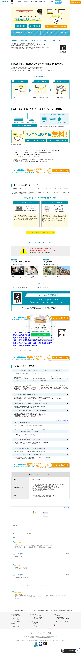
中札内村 (19, 344)
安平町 (24, 342)
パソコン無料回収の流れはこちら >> (63, 499)
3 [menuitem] (37, 602)
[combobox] (18, 533)
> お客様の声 (34, 625)
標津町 (36, 345)
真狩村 (14, 337)
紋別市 (25, 334)
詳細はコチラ (40, 232)
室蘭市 (28, 332)
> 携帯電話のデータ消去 (36, 618)
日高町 (34, 342)
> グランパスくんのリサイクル (62, 621)
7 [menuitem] (43, 602)
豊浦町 (19, 342)
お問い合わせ (58, 2)
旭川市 (24, 332)
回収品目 (26, 1)
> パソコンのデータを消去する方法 (38, 617)
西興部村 (44, 340)
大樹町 (25, 344)
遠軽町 (30, 340)
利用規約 (22, 640)
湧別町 (34, 340)
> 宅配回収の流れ (16, 615)
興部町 (39, 340)
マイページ (58, 1)
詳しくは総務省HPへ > (40, 283)
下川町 (14, 340)
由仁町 (20, 339)
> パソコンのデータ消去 (36, 615)
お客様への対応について (53, 640)
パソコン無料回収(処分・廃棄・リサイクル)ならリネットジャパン (24, 610)
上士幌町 (49, 342)
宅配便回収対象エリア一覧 (43, 610)
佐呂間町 (24, 340)
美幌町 (19, 340)
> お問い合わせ (35, 623)
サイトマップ (62, 640)
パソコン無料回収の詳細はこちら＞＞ (19, 144)
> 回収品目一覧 (16, 626)
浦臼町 (30, 339)
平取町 (39, 342)
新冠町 (44, 342)
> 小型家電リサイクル (17, 618)
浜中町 (49, 344)
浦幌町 (44, 344)
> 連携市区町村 (58, 615)
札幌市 (14, 332)
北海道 (12, 329)
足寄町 (39, 344)
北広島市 (24, 335)
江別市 (20, 334)
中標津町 (30, 345)
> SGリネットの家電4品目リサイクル (63, 618)
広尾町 (30, 344)
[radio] (45, 511)
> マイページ (34, 626)
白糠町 (25, 345)
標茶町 (14, 345)
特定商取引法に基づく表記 (32, 640)
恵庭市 (19, 335)
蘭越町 (51, 335)
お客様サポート (42, 1)
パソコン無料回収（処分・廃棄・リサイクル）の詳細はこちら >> (56, 391)
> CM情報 (57, 620)
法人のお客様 (50, 1)
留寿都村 (19, 337)
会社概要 (17, 640)
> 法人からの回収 (16, 621)
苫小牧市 (15, 334)
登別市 (14, 335)
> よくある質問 (35, 622)
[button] (18, 549)
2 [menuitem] (35, 602)
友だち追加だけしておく (40, 337)
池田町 (34, 344)
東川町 (52, 339)
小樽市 (19, 332)
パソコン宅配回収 (18, 1)
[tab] (13, 522)
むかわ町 (29, 342)
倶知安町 (25, 337)
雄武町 (50, 340)
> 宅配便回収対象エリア (60, 617)
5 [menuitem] (40, 602)
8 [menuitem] (45, 602)
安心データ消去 (34, 1)
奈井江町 (15, 339)
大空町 (14, 342)
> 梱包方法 (15, 616)
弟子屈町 (19, 345)
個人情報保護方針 (42, 640)
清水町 (14, 344)
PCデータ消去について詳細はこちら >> (61, 420)
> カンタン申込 (16, 619)
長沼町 (25, 339)
